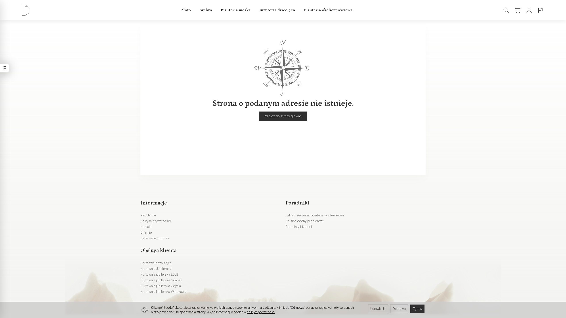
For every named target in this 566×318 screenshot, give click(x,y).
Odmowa (399, 308)
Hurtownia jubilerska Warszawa (163, 292)
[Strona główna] (26, 10)
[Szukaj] (506, 10)
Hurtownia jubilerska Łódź (159, 274)
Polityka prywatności (155, 221)
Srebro (206, 10)
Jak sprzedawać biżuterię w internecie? (315, 215)
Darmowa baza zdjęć (156, 263)
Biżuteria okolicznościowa (328, 10)
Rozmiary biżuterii (299, 227)
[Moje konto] (529, 10)
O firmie (146, 233)
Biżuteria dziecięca (277, 10)
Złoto (186, 10)
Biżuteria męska (236, 10)
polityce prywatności (261, 312)
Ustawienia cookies (154, 238)
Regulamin (148, 215)
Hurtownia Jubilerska (155, 269)
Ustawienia (378, 308)
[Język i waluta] (540, 10)
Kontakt (146, 227)
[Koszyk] (517, 10)
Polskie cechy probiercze (305, 221)
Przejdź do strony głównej (283, 116)
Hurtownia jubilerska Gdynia (160, 286)
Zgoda (417, 308)
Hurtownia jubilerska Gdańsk (161, 280)
